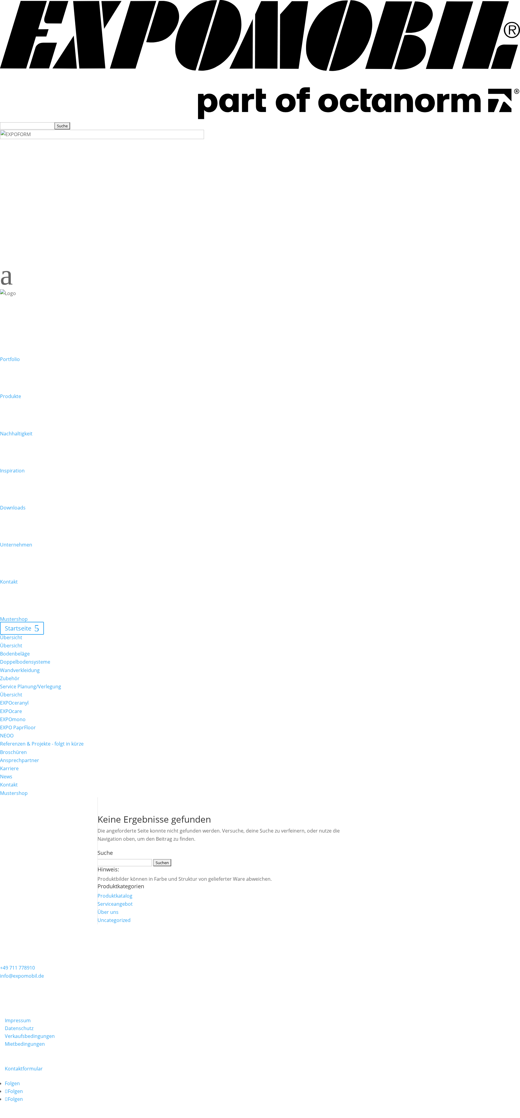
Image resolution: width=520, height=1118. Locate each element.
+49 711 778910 (17, 967)
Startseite (18, 628)
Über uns (108, 912)
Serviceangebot (115, 904)
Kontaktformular (24, 1068)
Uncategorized (114, 920)
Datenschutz (19, 1028)
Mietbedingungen (25, 1044)
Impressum (18, 1020)
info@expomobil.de (22, 976)
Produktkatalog (115, 895)
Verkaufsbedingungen (30, 1036)
